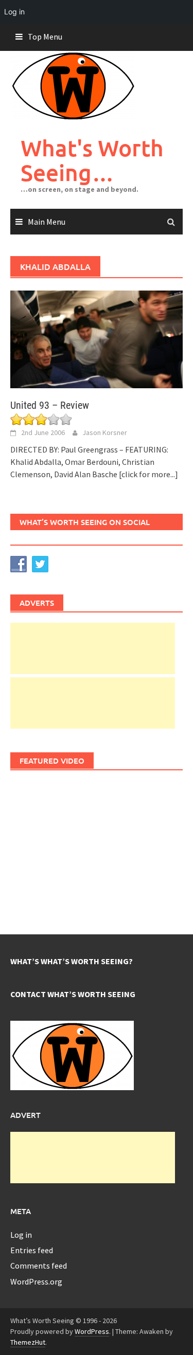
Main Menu (46, 221)
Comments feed (38, 1265)
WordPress (92, 1331)
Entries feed (31, 1250)
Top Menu (45, 36)
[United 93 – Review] (96, 338)
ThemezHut (27, 1342)
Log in (21, 1235)
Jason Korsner (104, 432)
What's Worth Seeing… (92, 160)
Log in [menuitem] (14, 11)
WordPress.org (36, 1281)
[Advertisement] (92, 648)
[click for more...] (148, 474)
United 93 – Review (49, 405)
